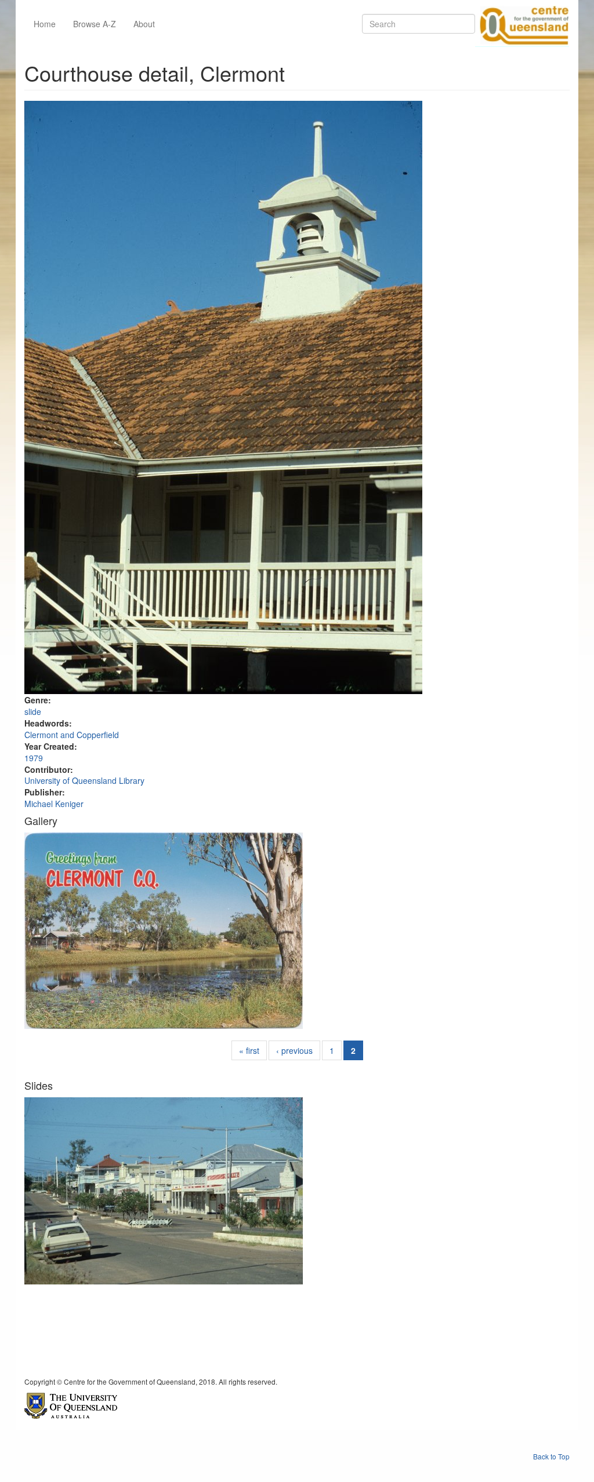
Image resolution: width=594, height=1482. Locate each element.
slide (32, 711)
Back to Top (551, 1456)
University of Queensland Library (84, 780)
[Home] (522, 24)
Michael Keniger (54, 803)
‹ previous (294, 1050)
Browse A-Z (94, 24)
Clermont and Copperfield (71, 734)
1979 (33, 758)
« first (249, 1050)
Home (45, 24)
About (144, 24)
